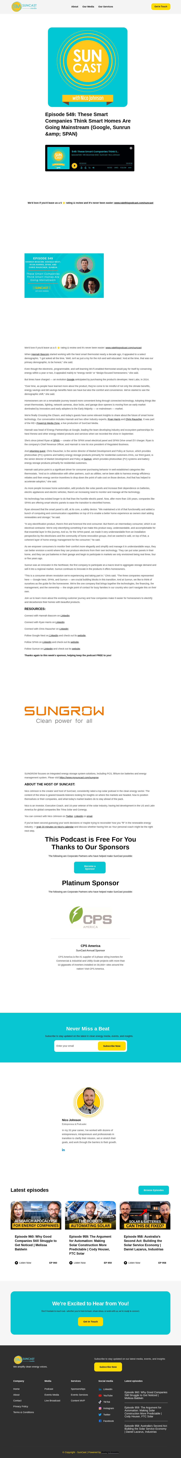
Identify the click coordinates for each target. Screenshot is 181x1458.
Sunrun (88, 459)
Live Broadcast (52, 1400)
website (82, 635)
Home (16, 1389)
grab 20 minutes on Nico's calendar (55, 827)
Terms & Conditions (23, 1412)
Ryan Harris (114, 419)
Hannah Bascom (40, 354)
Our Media (88, 6)
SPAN (56, 440)
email (89, 816)
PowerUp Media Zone (48, 423)
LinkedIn (65, 615)
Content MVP (78, 1400)
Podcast (49, 1389)
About (74, 6)
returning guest (37, 451)
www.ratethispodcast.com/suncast (124, 347)
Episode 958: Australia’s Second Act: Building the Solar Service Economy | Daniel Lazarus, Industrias (146, 1428)
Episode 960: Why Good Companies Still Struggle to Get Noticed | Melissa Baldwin (146, 1395)
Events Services (79, 1394)
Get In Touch (160, 6)
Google (70, 379)
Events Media (52, 1394)
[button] (88, 6)
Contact (17, 1400)
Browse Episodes (154, 1190)
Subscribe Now (108, 1367)
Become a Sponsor (90, 867)
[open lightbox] (87, 67)
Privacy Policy (20, 1406)
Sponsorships (78, 1389)
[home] (24, 7)
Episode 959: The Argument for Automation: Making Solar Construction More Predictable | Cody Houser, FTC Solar (143, 1412)
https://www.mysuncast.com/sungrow (79, 777)
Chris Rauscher (134, 419)
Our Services (105, 6)
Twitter (69, 816)
